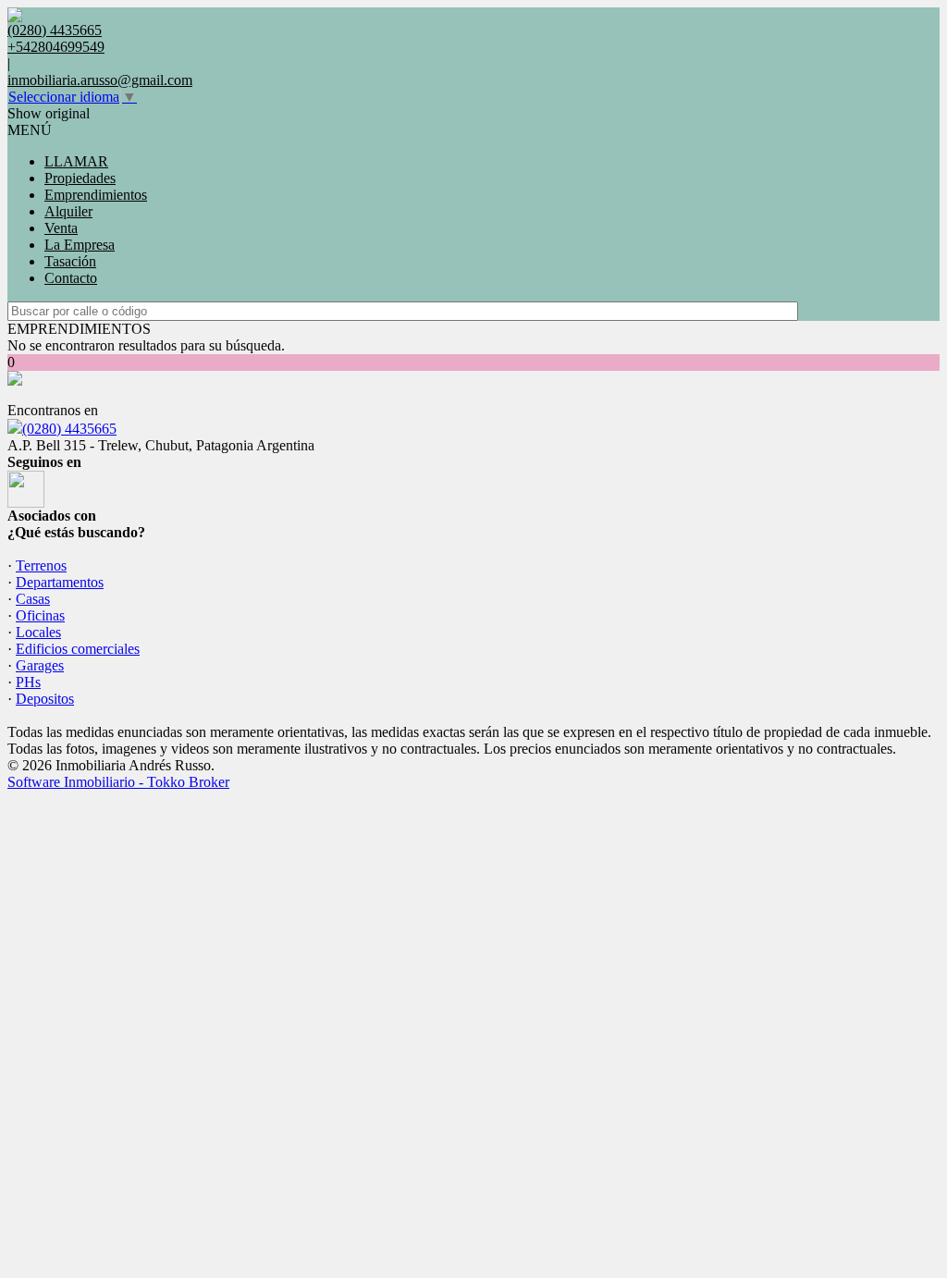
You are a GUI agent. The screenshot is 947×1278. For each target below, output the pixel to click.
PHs (28, 682)
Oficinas (40, 615)
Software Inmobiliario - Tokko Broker (118, 782)
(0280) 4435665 (69, 428)
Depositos (45, 699)
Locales (38, 632)
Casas (33, 599)
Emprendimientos (95, 195)
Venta (61, 228)
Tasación (70, 261)
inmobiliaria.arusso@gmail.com (99, 80)
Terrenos (41, 565)
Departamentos (60, 582)
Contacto (70, 278)
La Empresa (79, 244)
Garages (40, 665)
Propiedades (80, 178)
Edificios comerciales (78, 649)
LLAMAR (76, 161)
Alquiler (68, 211)
